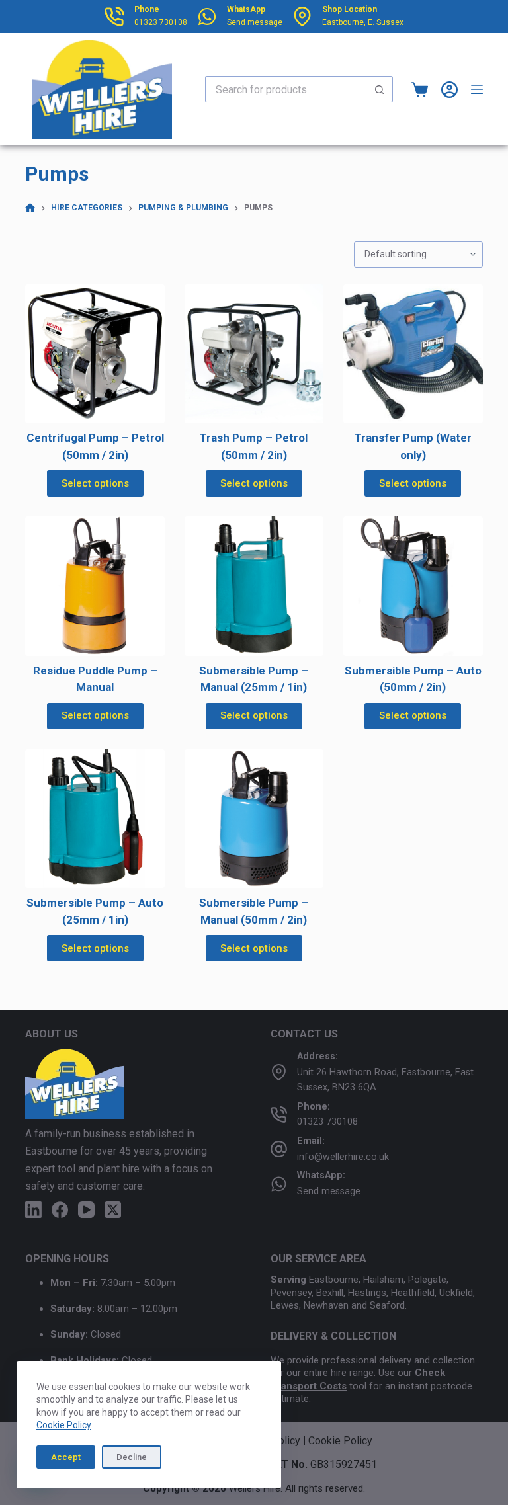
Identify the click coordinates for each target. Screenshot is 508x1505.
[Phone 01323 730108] (114, 16)
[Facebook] (60, 1209)
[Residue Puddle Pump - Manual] (94, 585)
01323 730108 (160, 22)
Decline (131, 1457)
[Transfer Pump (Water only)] (412, 353)
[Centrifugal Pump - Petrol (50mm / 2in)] (94, 353)
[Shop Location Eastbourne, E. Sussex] (302, 16)
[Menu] (477, 89)
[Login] (449, 89)
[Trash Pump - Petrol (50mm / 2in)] (254, 353)
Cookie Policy (63, 1425)
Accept (66, 1457)
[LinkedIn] (33, 1209)
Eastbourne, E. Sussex (362, 22)
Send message (254, 22)
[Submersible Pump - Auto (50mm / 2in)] (412, 585)
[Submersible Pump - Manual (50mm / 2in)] (254, 818)
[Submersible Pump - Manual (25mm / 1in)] (254, 585)
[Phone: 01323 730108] (279, 1114)
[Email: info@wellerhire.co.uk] (279, 1149)
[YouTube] (86, 1209)
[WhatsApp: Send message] (279, 1184)
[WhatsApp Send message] (207, 16)
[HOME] (30, 208)
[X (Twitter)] (113, 1209)
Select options (95, 483)
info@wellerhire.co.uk (343, 1156)
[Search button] (379, 89)
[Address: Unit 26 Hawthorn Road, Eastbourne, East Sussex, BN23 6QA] (279, 1072)
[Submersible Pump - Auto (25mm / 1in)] (94, 818)
